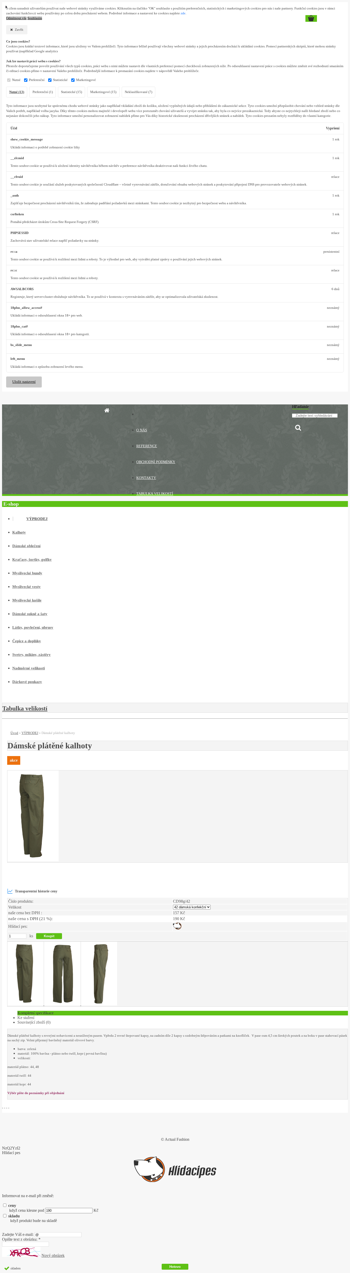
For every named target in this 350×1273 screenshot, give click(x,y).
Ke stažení (25, 1017)
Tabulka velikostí (24, 708)
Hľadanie (300, 406)
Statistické (60, 80)
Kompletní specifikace (35, 1013)
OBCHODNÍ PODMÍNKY (155, 462)
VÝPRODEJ (30, 733)
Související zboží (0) (33, 1022)
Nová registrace (55, 2)
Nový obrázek (53, 1255)
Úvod (14, 733)
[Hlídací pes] (177, 928)
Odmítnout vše (16, 18)
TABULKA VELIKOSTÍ (154, 494)
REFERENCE (146, 446)
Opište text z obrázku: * (21, 1239)
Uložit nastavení (24, 382)
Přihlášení (35, 2)
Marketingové (86, 80)
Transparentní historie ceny (36, 891)
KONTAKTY (146, 478)
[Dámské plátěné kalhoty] (33, 860)
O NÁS (141, 430)
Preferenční (37, 80)
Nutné (16, 80)
